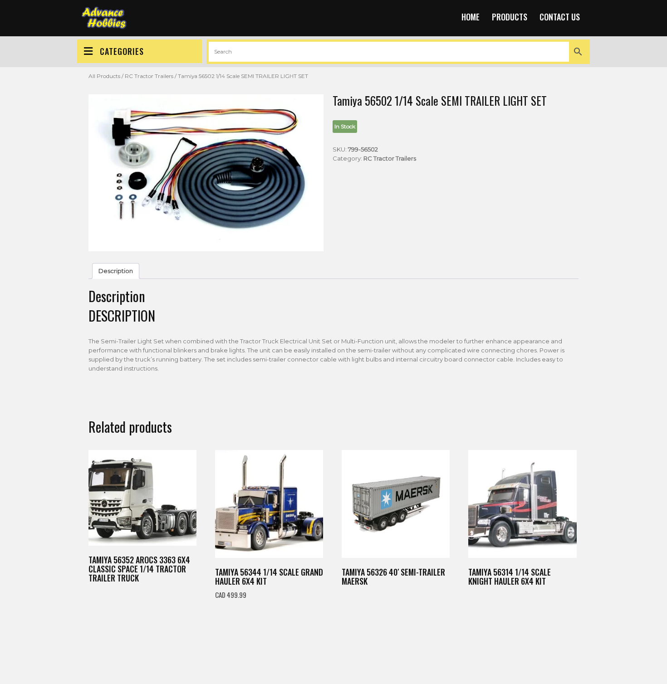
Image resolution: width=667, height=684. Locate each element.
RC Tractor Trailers (149, 76)
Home (470, 17)
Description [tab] (115, 270)
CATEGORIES (122, 51)
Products (509, 17)
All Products (104, 76)
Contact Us (559, 17)
